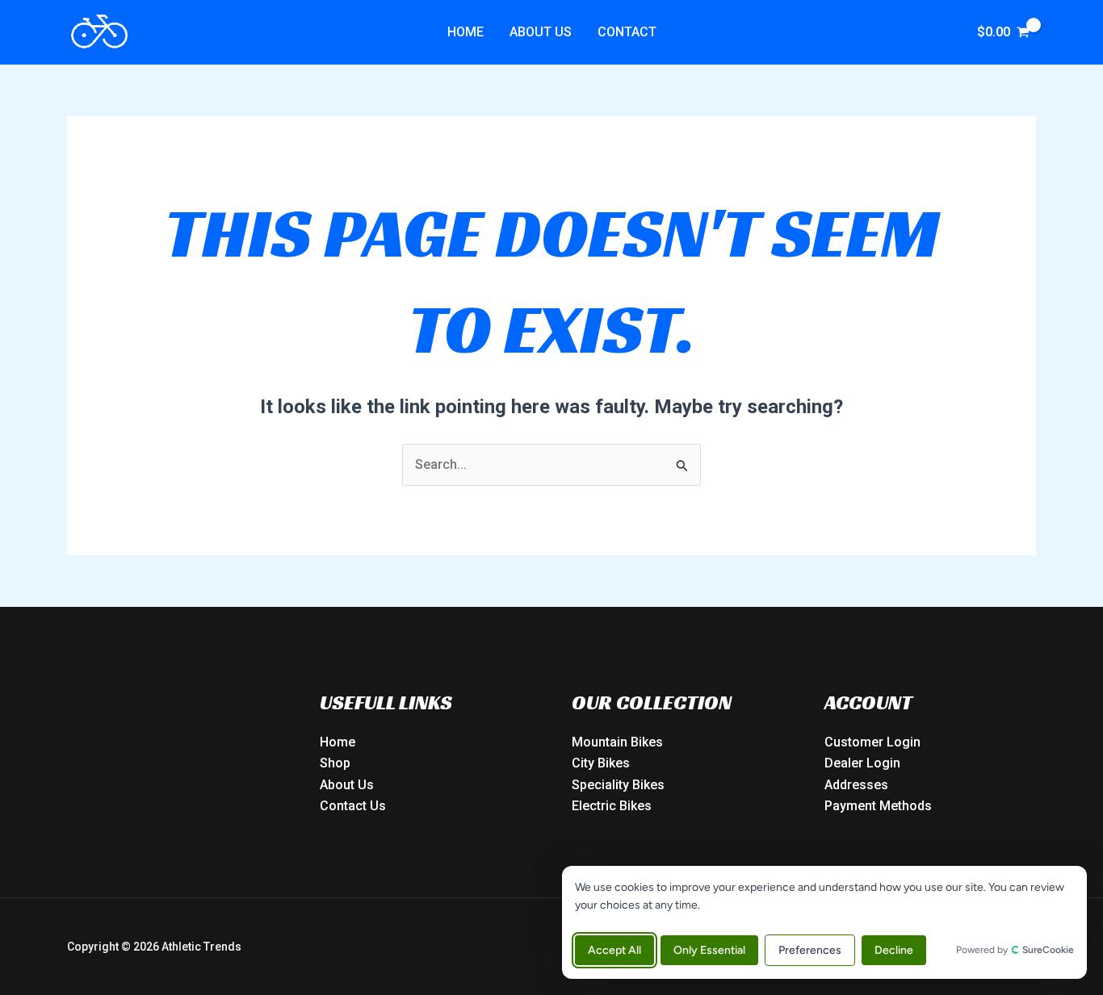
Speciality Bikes (618, 784)
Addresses (856, 784)
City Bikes (601, 763)
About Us (541, 32)
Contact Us (353, 805)
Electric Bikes (612, 805)
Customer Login (872, 742)
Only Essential (709, 950)
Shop (335, 763)
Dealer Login (862, 763)
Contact (627, 32)
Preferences (809, 950)
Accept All (614, 950)
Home (465, 32)
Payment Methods (878, 805)
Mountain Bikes (617, 742)
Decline (893, 950)
